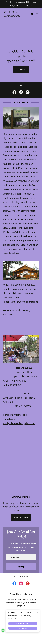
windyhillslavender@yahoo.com (19, 423)
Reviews (21, 69)
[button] (37, 14)
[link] (15, 16)
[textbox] (21, 557)
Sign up (21, 566)
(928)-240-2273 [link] (16, 5)
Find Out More (21, 517)
